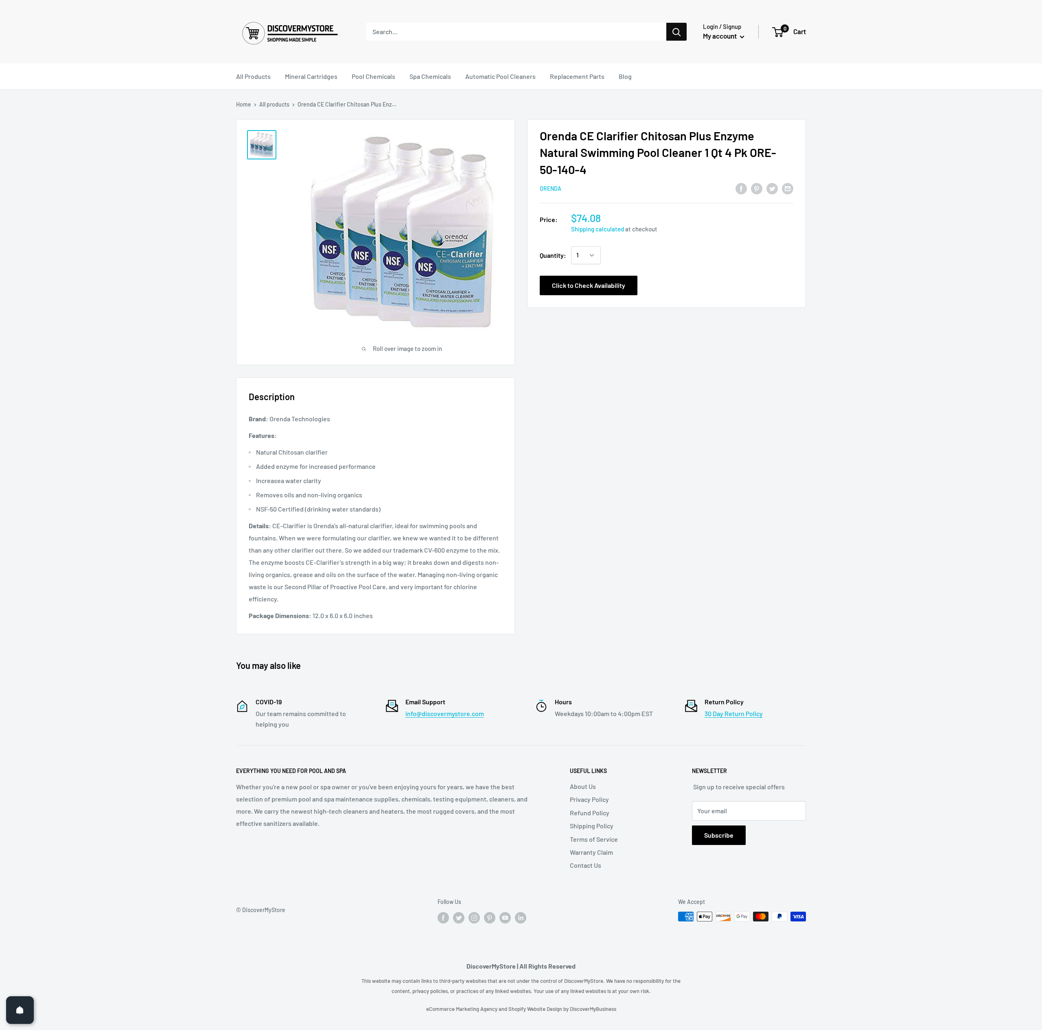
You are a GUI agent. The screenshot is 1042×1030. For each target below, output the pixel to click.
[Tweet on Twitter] (772, 188)
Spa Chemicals (430, 76)
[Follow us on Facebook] (443, 917)
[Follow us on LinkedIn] (520, 917)
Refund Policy (589, 813)
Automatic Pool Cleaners (500, 76)
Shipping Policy (591, 826)
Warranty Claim (591, 852)
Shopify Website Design (535, 1009)
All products (274, 104)
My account (720, 36)
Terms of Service (594, 839)
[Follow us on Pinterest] (489, 917)
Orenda (550, 188)
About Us (583, 786)
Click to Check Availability (588, 285)
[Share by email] (787, 188)
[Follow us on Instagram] (474, 917)
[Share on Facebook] (741, 188)
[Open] (20, 1010)
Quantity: (553, 255)
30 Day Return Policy (734, 713)
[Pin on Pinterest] (756, 188)
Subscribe (718, 835)
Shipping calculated (597, 229)
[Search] (676, 32)
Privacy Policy (589, 799)
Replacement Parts (577, 76)
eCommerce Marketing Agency (462, 1009)
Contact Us (585, 865)
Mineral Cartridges (311, 76)
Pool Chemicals (373, 76)
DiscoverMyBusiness (593, 1009)
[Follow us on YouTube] (505, 917)
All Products (253, 76)
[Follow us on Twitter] (458, 917)
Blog (625, 76)
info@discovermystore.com (444, 713)
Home (243, 104)
